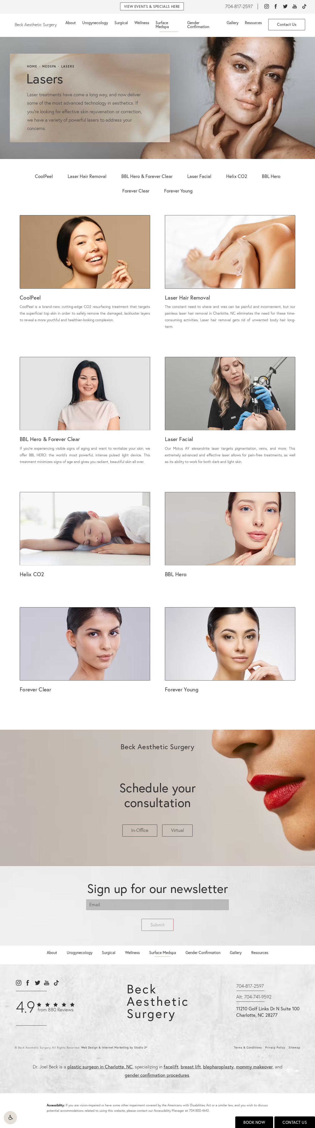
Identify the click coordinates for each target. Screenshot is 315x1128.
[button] (10, 1117)
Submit (157, 924)
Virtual (177, 830)
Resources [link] (253, 22)
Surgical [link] (121, 22)
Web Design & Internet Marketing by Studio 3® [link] (114, 1047)
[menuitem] (266, 6)
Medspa (49, 66)
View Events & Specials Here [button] (152, 6)
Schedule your (157, 795)
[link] (239, 6)
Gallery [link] (232, 22)
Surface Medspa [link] (162, 24)
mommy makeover (254, 1067)
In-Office (139, 830)
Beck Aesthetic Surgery (36, 24)
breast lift (191, 1067)
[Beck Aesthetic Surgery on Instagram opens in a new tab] (266, 6)
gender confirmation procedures (157, 1075)
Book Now (254, 1122)
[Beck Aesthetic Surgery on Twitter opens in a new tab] (285, 6)
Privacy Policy (275, 1047)
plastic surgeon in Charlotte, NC (100, 1067)
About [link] (70, 22)
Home (32, 66)
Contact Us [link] (286, 24)
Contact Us (295, 1122)
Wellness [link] (141, 22)
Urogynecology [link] (95, 22)
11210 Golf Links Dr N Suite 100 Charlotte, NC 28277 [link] (267, 1011)
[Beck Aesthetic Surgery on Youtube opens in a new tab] (295, 6)
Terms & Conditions (248, 1047)
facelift (171, 1067)
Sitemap (294, 1047)
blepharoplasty (218, 1067)
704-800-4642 (199, 1110)
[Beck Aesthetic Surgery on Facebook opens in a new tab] (276, 6)
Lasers (68, 66)
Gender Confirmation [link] (198, 24)
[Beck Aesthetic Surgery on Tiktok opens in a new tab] (304, 6)
